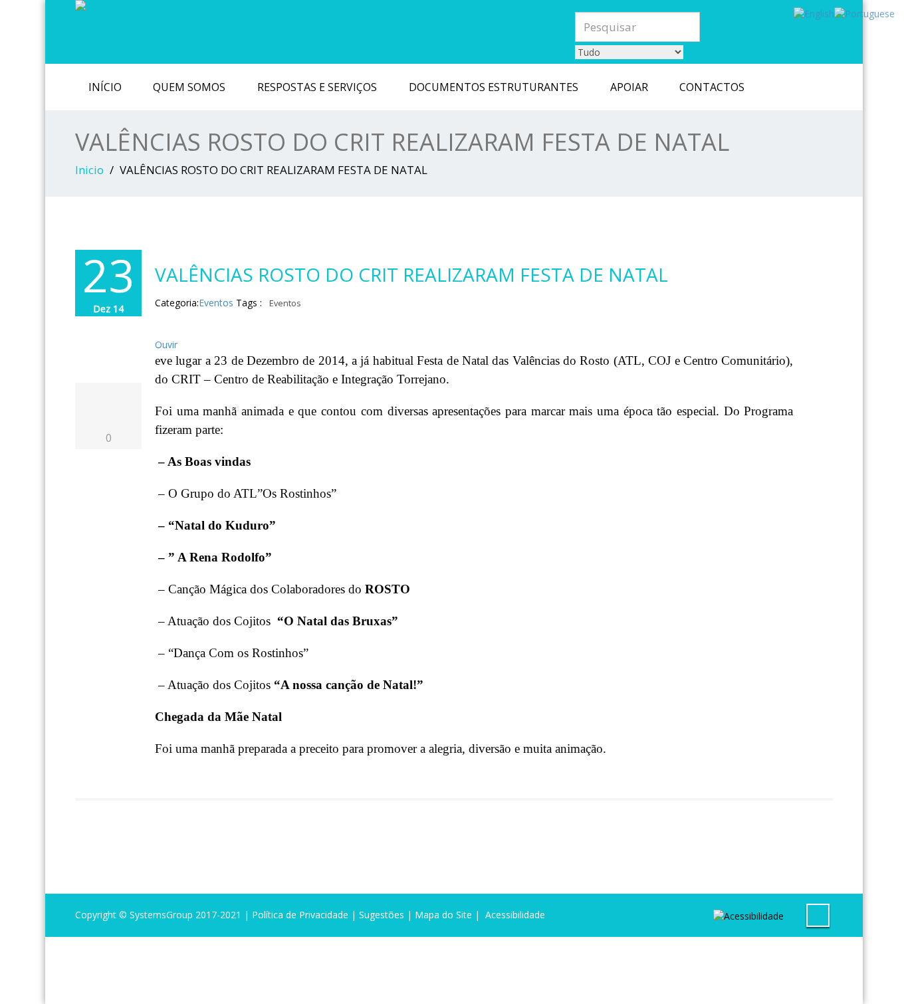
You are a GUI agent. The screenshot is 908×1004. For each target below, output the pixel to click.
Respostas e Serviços (317, 87)
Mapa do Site (443, 914)
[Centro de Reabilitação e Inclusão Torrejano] (292, 5)
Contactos (711, 87)
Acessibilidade (515, 914)
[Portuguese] (864, 13)
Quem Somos (189, 87)
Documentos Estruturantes (493, 87)
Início (105, 87)
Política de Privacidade (300, 914)
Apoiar (629, 87)
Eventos (216, 302)
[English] (814, 13)
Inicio (89, 169)
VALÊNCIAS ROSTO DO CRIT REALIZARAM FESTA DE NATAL (411, 274)
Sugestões (381, 914)
